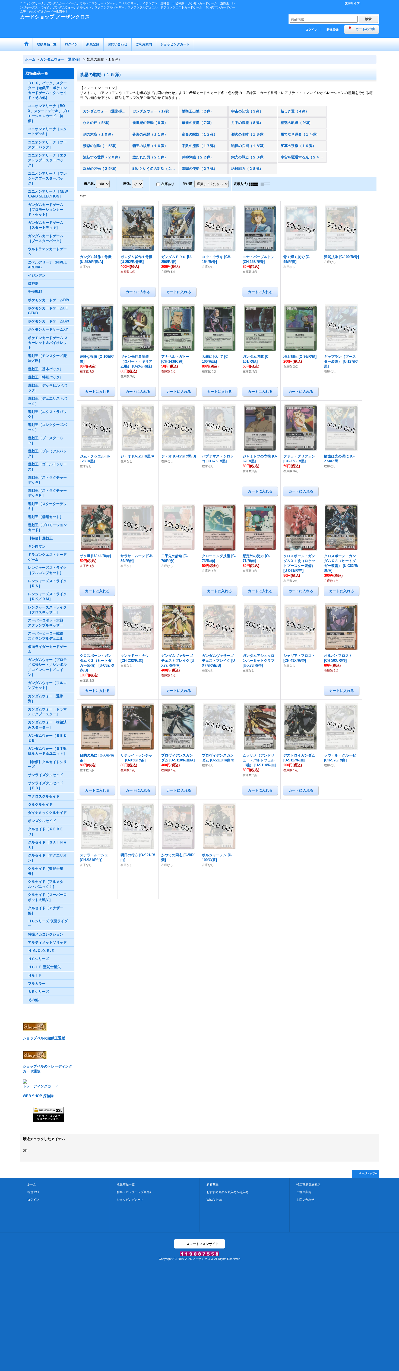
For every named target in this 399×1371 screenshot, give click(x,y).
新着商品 (212, 1184)
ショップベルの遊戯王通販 (44, 1038)
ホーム (31, 1184)
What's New (214, 1199)
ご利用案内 (303, 1192)
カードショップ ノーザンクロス (55, 17)
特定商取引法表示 (308, 1184)
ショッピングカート (130, 1199)
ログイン (311, 29)
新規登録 (332, 29)
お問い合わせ (305, 1199)
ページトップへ (368, 1173)
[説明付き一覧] (267, 184)
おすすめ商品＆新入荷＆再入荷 (227, 1192)
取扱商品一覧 (126, 1184)
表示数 (89, 184)
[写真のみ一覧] (255, 184)
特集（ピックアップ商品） (135, 1192)
